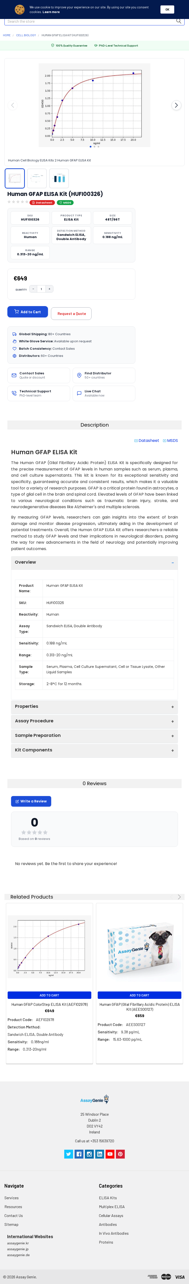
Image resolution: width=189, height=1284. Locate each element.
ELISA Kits (108, 1197)
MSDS (67, 203)
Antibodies (108, 1224)
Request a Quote (72, 313)
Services (11, 1197)
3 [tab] (98, 146)
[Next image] (176, 105)
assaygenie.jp (18, 1249)
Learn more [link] (51, 12)
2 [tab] (94, 146)
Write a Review (33, 801)
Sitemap (11, 1224)
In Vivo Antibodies (114, 1233)
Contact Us (13, 1215)
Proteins (106, 1242)
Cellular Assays (111, 1215)
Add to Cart (31, 312)
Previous (172, 897)
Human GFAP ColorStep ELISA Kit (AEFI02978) (49, 1004)
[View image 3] (59, 178)
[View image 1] (15, 178)
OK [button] (167, 9)
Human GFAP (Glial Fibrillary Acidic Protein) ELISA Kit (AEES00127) (139, 1006)
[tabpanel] (94, 105)
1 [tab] (90, 146)
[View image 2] (37, 178)
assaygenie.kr (18, 1243)
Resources (13, 1206)
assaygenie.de (18, 1255)
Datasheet (44, 203)
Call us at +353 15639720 (94, 1140)
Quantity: (21, 289)
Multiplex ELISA (112, 1206)
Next (178, 897)
